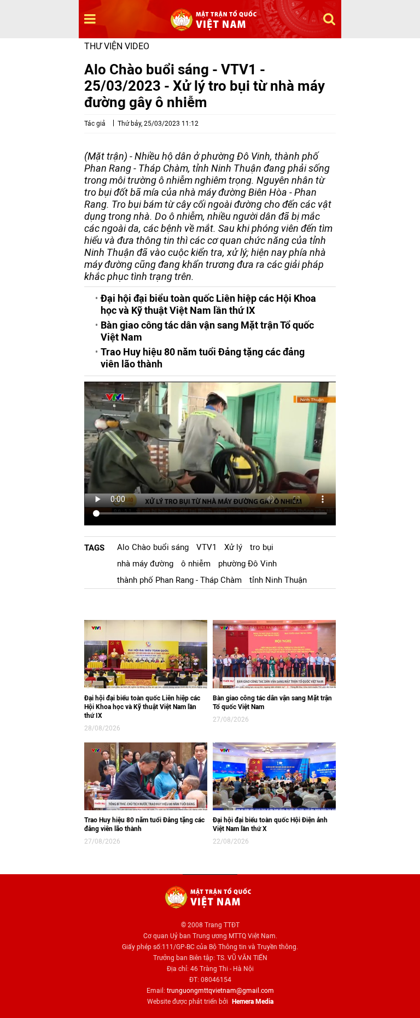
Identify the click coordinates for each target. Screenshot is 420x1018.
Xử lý (233, 547)
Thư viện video (116, 46)
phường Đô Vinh (247, 564)
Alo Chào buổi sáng (153, 547)
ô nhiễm (196, 564)
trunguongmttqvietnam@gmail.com (220, 990)
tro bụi (261, 547)
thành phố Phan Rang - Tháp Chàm (179, 580)
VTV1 (206, 547)
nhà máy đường (145, 564)
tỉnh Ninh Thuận (278, 580)
